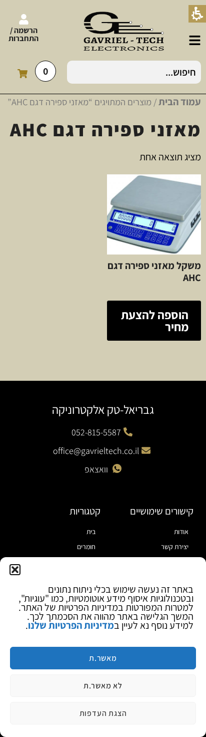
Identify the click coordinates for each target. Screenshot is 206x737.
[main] (103, 232)
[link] (194, 40)
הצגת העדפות (103, 713)
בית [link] (91, 531)
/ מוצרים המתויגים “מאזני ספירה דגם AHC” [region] (104, 101)
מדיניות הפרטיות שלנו (71, 625)
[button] (15, 570)
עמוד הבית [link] (179, 101)
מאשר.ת (103, 658)
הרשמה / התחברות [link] (23, 34)
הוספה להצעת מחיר (154, 321)
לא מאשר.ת (103, 685)
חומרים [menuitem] (86, 546)
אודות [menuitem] (181, 531)
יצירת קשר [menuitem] (174, 546)
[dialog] (103, 647)
